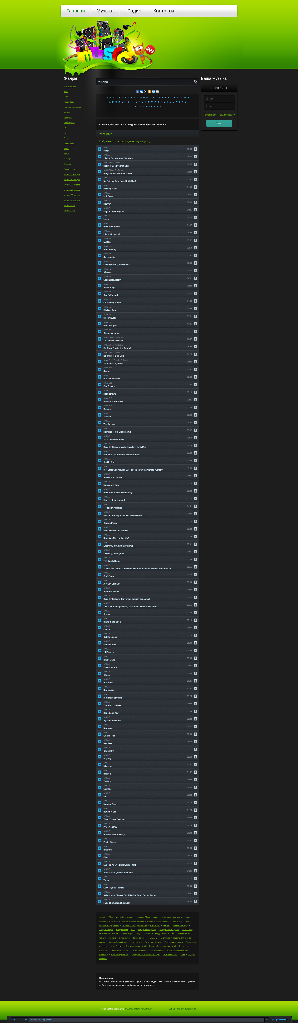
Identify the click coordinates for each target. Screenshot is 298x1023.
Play (20, 1020)
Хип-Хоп (67, 159)
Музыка (105, 10)
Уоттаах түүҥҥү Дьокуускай (134, 925)
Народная (68, 117)
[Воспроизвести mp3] (99, 149)
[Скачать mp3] (195, 149)
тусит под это (136, 942)
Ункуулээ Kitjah (106, 930)
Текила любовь (156, 950)
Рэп (65, 133)
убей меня (113, 921)
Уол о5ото (176, 921)
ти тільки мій (124, 938)
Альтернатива (70, 86)
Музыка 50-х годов (72, 180)
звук (277, 1020)
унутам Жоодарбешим (109, 925)
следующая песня (26, 1020)
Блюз (66, 91)
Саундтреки (69, 143)
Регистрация (210, 115)
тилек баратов (117, 946)
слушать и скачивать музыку (138, 1009)
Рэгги (66, 138)
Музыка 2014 (69, 205)
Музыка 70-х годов (72, 190)
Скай (183, 954)
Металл (67, 112)
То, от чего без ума (153, 942)
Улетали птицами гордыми (132, 921)
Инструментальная (72, 107)
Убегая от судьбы (116, 917)
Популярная (69, 123)
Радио (134, 10)
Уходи (186, 921)
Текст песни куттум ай (136, 946)
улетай (102, 917)
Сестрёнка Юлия (170, 954)
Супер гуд (103, 954)
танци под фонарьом (181, 934)
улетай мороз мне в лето (171, 917)
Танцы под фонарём (119, 950)
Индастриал (69, 102)
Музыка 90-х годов (72, 200)
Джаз (66, 97)
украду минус (122, 930)
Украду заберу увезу (147, 930)
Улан (133, 930)
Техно (66, 148)
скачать (266, 1020)
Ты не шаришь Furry (131, 934)
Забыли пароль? (226, 115)
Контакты (163, 10)
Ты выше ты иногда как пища (156, 934)
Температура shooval (174, 942)
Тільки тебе (154, 946)
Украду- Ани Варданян (169, 930)
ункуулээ (131, 917)
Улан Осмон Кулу (180, 925)
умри (155, 917)
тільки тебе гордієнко (117, 942)
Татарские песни (139, 950)
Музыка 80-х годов (72, 195)
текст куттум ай (169, 946)
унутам (166, 925)
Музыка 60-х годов (72, 185)
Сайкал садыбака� (119, 954)
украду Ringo (144, 917)
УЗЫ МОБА (155, 925)
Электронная (69, 169)
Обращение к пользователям (182, 1009)
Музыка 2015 (69, 211)
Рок (65, 128)
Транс (66, 154)
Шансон (67, 164)
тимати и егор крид (107, 938)
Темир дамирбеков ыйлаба (145, 938)
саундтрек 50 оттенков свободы (146, 954)
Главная (76, 10)
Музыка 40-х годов (72, 174)
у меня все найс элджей (157, 921)
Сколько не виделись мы (177, 950)
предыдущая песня (14, 1020)
